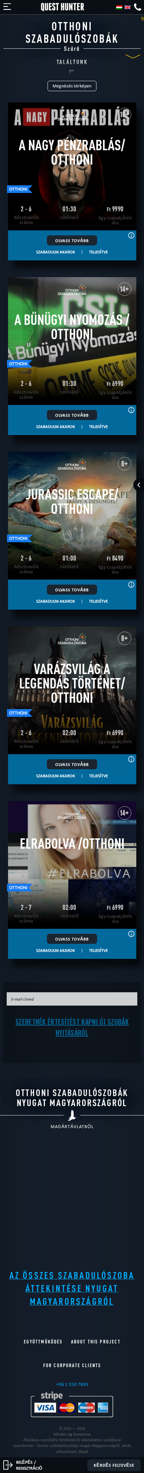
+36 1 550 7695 (72, 1384)
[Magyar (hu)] (119, 7)
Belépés (24, 1462)
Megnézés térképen (72, 86)
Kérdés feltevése (114, 1465)
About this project (96, 1341)
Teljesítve (98, 251)
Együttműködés (43, 1341)
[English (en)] (128, 7)
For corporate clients (72, 1365)
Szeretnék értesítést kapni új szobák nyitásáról (72, 1027)
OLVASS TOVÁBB (72, 240)
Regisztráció (29, 1468)
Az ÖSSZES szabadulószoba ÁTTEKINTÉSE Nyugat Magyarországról (72, 1288)
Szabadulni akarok (55, 251)
